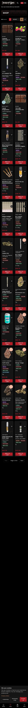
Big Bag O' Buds (19, 143)
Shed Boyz (5, 289)
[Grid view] (21, 19)
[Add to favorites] (11, 28)
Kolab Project (6, 143)
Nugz (3, 214)
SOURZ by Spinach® (20, 36)
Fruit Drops (18, 361)
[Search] (17, 3)
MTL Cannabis (19, 434)
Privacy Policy (5, 695)
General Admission (7, 179)
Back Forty (5, 106)
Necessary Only (15, 699)
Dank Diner (18, 398)
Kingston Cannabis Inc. (20, 290)
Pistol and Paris (6, 398)
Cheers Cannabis (19, 326)
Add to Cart (7, 54)
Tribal (4, 71)
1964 (16, 71)
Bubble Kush (5, 326)
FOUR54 (17, 179)
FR (25, 3)
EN (22, 3)
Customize (6, 699)
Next (22, 460)
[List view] (25, 19)
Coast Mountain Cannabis (19, 252)
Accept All (23, 699)
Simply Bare (18, 214)
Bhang (4, 36)
